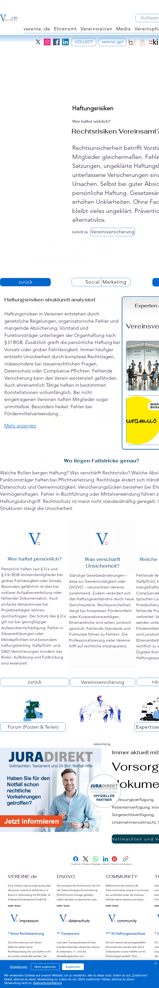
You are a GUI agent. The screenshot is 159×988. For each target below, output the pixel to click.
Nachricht (111, 180)
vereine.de (107, 57)
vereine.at (42, 64)
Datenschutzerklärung (47, 983)
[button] (94, 524)
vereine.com (132, 57)
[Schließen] (155, 964)
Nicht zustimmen (45, 967)
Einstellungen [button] (19, 967)
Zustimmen (73, 967)
